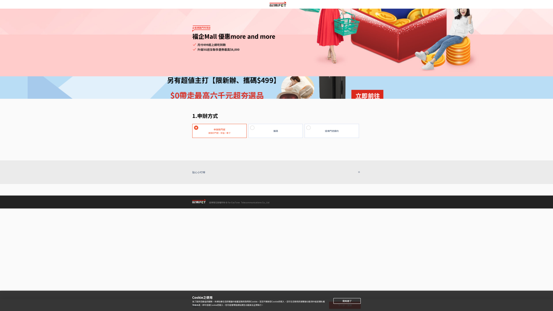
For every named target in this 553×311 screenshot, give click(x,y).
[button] (220, 126)
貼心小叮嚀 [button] (198, 172)
